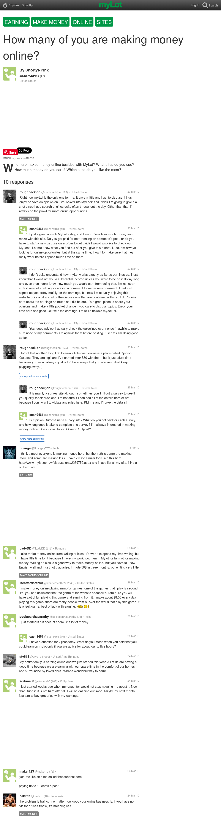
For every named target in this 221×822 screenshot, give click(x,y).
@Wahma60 (42, 681)
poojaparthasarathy (34, 616)
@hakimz (37, 796)
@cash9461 (51, 229)
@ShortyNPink (29, 76)
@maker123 (42, 771)
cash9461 (36, 228)
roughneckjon (29, 192)
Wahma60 (26, 681)
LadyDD (25, 548)
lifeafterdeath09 (31, 582)
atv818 (24, 656)
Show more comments (32, 438)
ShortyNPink (37, 70)
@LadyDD (38, 548)
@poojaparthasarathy (63, 617)
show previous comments (33, 376)
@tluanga (37, 448)
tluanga (25, 448)
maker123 (26, 771)
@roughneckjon (51, 192)
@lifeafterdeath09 (55, 583)
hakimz (24, 795)
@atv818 (35, 656)
